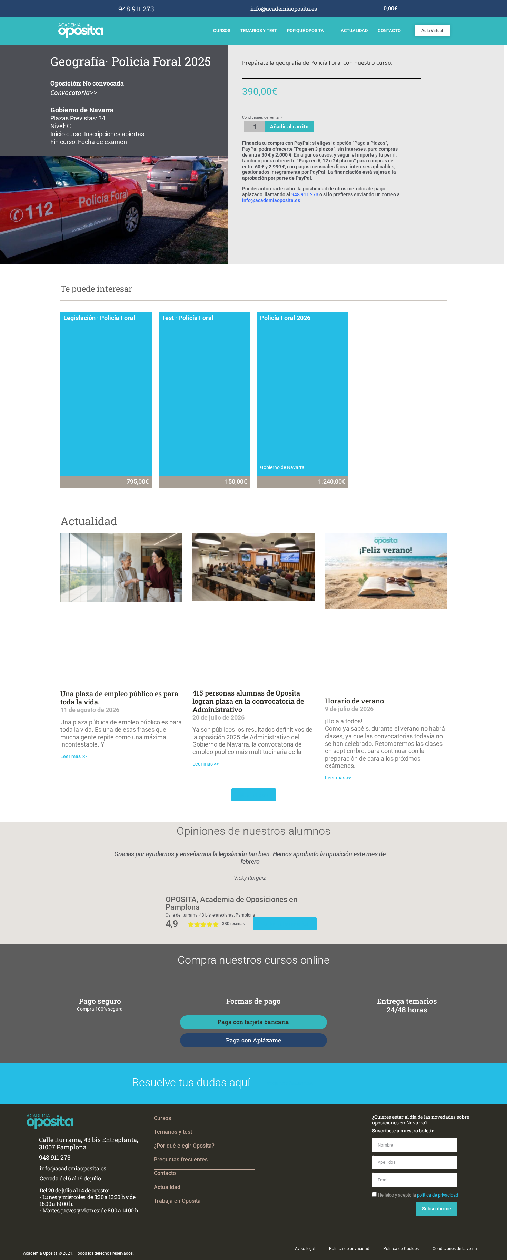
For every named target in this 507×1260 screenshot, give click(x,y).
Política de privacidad (349, 1248)
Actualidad (354, 30)
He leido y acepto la (418, 1194)
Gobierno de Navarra (282, 467)
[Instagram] (341, 8)
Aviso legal (305, 1248)
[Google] (350, 8)
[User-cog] (360, 8)
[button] (67, 866)
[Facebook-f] (331, 8)
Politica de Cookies (401, 1248)
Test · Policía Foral (187, 317)
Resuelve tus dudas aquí (191, 1082)
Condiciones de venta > (262, 117)
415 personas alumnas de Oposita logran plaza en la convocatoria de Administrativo (248, 701)
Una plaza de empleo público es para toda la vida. (119, 697)
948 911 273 (304, 194)
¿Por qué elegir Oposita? (184, 1145)
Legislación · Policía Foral (99, 317)
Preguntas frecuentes (181, 1159)
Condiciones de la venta (455, 1248)
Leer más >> (73, 756)
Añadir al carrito (289, 126)
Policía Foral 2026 (285, 317)
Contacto (389, 30)
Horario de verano (354, 700)
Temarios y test (258, 30)
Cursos (221, 30)
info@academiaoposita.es (271, 200)
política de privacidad (437, 1194)
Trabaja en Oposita (177, 1201)
